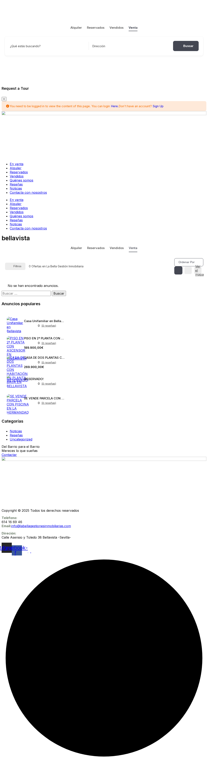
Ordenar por (187, 262)
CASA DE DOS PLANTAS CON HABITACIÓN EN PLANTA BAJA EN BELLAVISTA (44, 357)
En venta (16, 164)
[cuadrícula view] (178, 270)
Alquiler (76, 28)
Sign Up (158, 106)
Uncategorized (21, 439)
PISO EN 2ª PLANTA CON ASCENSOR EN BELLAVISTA (44, 338)
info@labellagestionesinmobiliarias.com (41, 526)
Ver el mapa (198, 270)
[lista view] (188, 270)
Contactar (9, 455)
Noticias (16, 188)
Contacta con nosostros (28, 192)
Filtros (17, 266)
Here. (115, 106)
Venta (133, 28)
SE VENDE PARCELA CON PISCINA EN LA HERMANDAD (44, 398)
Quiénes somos (21, 180)
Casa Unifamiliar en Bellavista (44, 320)
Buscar (188, 46)
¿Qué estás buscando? (25, 46)
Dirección (98, 46)
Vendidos (116, 28)
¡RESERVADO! (33, 378)
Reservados (95, 28)
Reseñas (16, 184)
